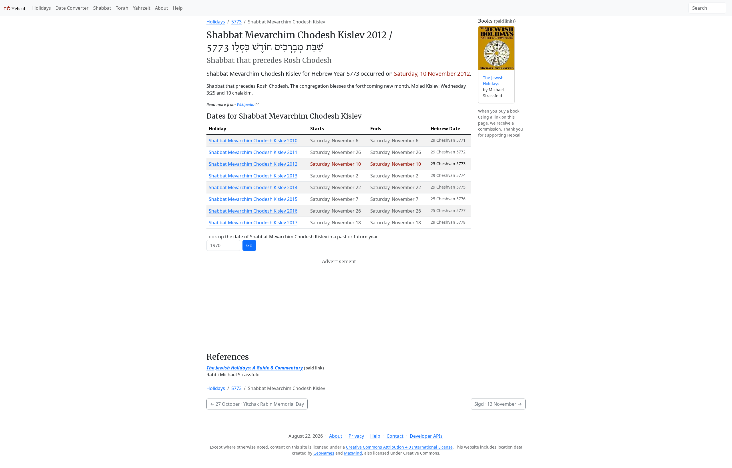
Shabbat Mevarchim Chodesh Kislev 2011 (253, 152)
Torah (122, 8)
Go (249, 245)
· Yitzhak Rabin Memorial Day (257, 404)
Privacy (356, 436)
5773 (236, 22)
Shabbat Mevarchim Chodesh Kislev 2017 (253, 222)
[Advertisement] (338, 305)
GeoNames (323, 453)
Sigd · (498, 404)
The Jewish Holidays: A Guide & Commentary (254, 368)
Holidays (41, 8)
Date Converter (72, 8)
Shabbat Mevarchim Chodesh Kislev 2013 (253, 176)
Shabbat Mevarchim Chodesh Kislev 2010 (253, 140)
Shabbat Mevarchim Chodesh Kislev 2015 (253, 199)
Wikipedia (245, 104)
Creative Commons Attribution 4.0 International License (399, 447)
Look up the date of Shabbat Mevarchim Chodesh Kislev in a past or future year (292, 236)
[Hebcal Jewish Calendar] (14, 8)
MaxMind (353, 453)
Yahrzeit (141, 8)
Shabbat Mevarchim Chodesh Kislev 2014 (253, 187)
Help (178, 8)
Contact (395, 436)
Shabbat (102, 8)
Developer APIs (426, 436)
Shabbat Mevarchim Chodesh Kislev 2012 (253, 164)
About (161, 8)
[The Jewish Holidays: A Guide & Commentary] (496, 48)
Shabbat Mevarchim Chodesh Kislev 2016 (253, 211)
